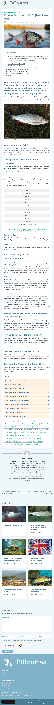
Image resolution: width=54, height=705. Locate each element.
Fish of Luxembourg (32, 432)
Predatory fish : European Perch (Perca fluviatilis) (13, 559)
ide (15, 444)
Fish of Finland (27, 426)
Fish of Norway (8, 438)
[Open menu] (51, 3)
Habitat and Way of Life (14, 66)
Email (22, 636)
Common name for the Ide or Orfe (17, 71)
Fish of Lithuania (21, 432)
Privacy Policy (5, 685)
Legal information (6, 683)
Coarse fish (28, 22)
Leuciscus (20, 444)
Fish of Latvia (45, 429)
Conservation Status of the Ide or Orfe (18, 73)
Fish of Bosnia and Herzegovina (12, 423)
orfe (35, 444)
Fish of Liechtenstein (10, 432)
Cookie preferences (8, 702)
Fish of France (36, 426)
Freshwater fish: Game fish (13, 525)
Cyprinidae (15, 421)
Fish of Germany (18, 429)
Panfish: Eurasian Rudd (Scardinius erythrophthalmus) (11, 491)
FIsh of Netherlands (21, 435)
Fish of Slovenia (18, 441)
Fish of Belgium (33, 421)
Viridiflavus (29, 139)
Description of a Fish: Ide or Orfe (16, 64)
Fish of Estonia (18, 426)
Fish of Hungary (28, 429)
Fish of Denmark (9, 426)
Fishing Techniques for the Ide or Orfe (18, 69)
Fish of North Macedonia (34, 435)
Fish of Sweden (28, 441)
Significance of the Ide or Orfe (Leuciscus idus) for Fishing (23, 68)
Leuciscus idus (29, 444)
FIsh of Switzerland (38, 441)
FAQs (9, 75)
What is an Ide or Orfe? (14, 62)
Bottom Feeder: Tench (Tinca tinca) (38, 591)
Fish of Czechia (44, 423)
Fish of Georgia (8, 429)
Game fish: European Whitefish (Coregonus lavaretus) (38, 527)
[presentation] (14, 514)
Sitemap (4, 676)
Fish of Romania (27, 438)
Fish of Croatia (35, 423)
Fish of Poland (17, 438)
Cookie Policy (5, 688)
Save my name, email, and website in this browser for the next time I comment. (22, 640)
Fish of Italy (37, 429)
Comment (5, 617)
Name (4, 636)
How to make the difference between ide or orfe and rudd (40, 491)
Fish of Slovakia (8, 441)
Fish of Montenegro (9, 435)
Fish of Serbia (36, 438)
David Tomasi (11, 22)
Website (39, 636)
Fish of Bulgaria (26, 423)
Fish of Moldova (43, 432)
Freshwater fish (8, 444)
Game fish (33, 22)
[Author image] (5, 22)
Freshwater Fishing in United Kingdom (38, 559)
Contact (4, 673)
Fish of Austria (23, 421)
